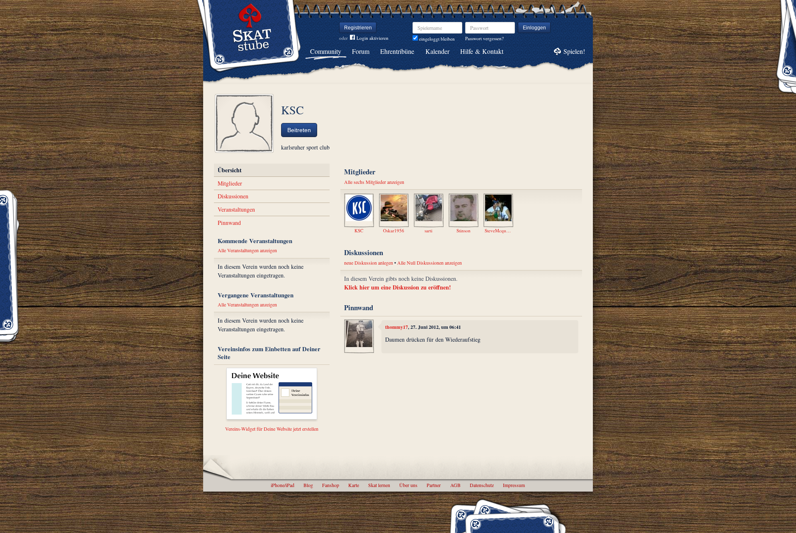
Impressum (514, 485)
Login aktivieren (372, 38)
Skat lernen (379, 485)
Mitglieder (230, 183)
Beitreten (299, 130)
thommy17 (396, 326)
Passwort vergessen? (484, 38)
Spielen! (574, 51)
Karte (353, 485)
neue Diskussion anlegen (368, 262)
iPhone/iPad (282, 485)
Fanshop (330, 485)
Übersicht (230, 170)
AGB (455, 485)
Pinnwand (229, 223)
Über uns (408, 485)
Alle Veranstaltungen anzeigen (247, 250)
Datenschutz (482, 485)
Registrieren (358, 28)
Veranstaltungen (236, 209)
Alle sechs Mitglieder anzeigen (374, 181)
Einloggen (534, 28)
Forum (360, 51)
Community (325, 51)
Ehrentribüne (397, 51)
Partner (434, 485)
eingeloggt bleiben (436, 39)
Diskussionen (233, 196)
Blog (308, 485)
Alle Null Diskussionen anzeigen (429, 262)
